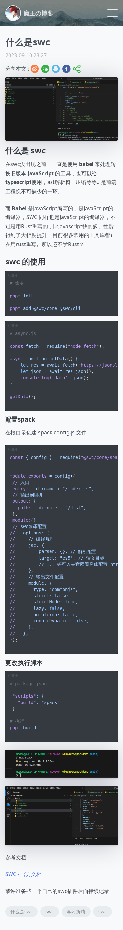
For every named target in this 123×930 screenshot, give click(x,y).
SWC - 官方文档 (23, 874)
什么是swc (21, 911)
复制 (108, 276)
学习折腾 (76, 911)
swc (50, 911)
